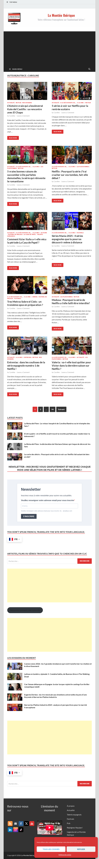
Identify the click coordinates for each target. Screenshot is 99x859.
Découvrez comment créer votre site (25, 610)
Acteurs (44, 233)
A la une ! (80, 103)
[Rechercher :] (49, 561)
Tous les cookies (51, 849)
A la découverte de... (68, 103)
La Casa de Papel (30, 234)
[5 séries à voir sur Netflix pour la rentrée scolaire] (72, 91)
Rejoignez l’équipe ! (75, 827)
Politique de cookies (65, 855)
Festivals (80, 233)
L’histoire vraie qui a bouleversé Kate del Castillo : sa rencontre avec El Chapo (25, 109)
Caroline (12, 116)
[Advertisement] (49, 48)
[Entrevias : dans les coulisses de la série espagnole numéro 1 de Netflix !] (27, 346)
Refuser (81, 849)
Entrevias (27, 357)
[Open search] (89, 69)
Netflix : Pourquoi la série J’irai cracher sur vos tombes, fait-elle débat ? (70, 175)
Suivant (61, 409)
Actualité (11, 103)
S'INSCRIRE (28, 516)
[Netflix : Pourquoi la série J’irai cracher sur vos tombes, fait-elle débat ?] (72, 155)
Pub (68, 823)
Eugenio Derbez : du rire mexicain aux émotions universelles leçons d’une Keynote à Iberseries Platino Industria (55, 695)
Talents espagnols (74, 814)
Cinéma (34, 297)
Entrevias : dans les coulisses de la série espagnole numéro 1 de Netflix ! (26, 365)
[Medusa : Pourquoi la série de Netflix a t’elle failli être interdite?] (72, 285)
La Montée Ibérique (28, 855)
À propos (70, 806)
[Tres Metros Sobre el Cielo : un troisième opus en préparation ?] (27, 285)
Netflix (18, 103)
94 (52, 409)
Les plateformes (83, 166)
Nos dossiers (27, 103)
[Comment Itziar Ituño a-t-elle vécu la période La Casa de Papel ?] (27, 221)
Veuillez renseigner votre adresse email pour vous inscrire (47, 500)
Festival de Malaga (15, 234)
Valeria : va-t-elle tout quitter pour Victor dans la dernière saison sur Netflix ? (71, 365)
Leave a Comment (23, 116)
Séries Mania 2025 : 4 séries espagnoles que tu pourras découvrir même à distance (67, 239)
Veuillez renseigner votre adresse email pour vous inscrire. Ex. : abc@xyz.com (46, 511)
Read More (12, 137)
